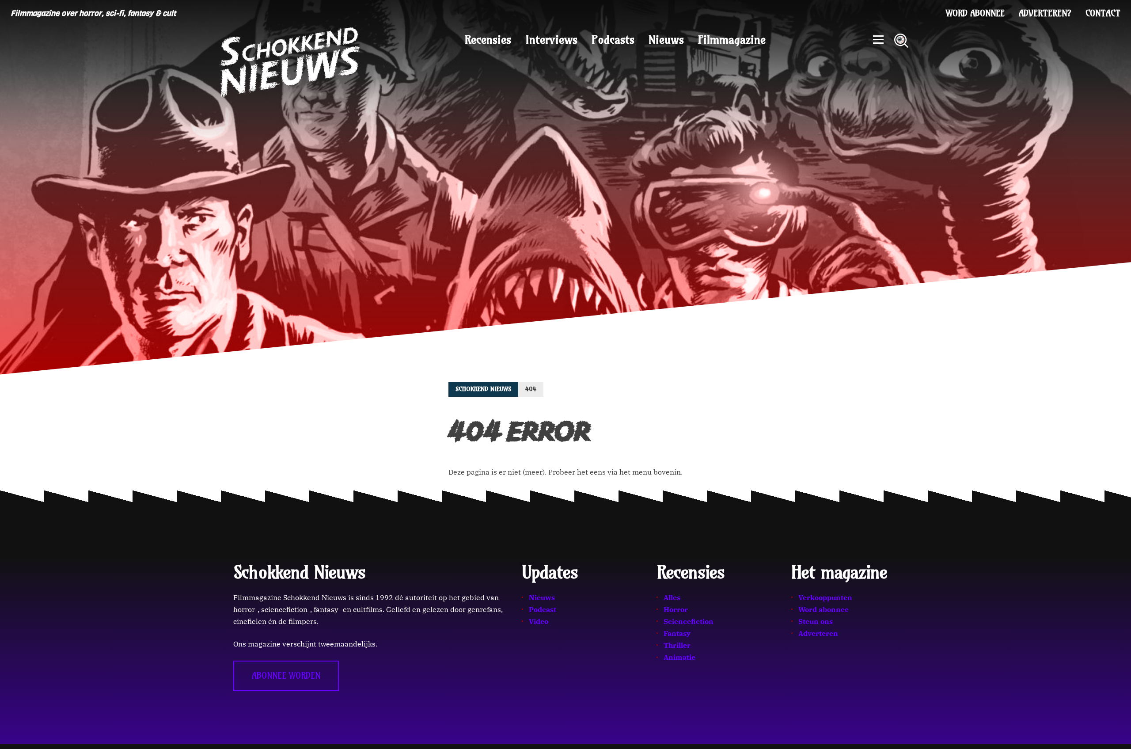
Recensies (488, 40)
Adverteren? (1045, 13)
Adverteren (818, 633)
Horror (676, 609)
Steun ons (815, 621)
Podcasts (613, 40)
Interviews (551, 40)
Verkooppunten (825, 597)
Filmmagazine (732, 40)
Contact (1102, 13)
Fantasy (677, 633)
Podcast (542, 609)
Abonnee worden (286, 675)
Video (538, 621)
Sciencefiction (689, 621)
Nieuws (666, 40)
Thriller (677, 645)
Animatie (679, 657)
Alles (672, 597)
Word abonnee (975, 13)
